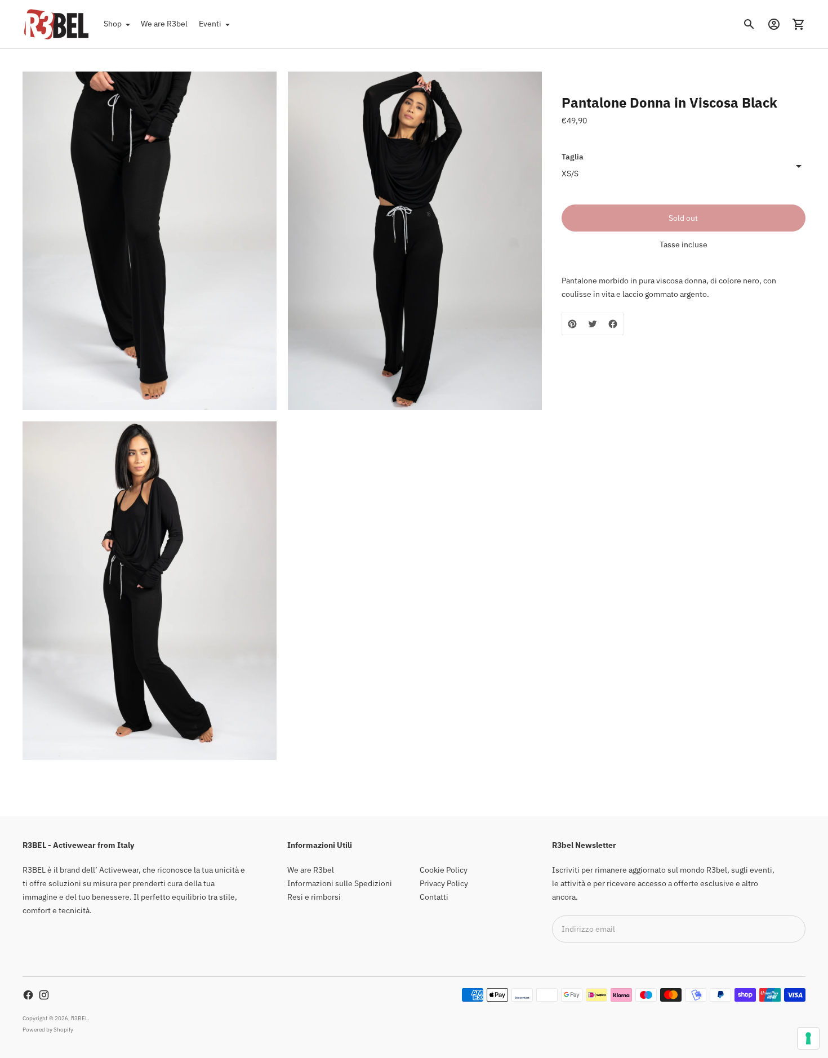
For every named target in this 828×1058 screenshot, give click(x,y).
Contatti (434, 897)
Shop (113, 24)
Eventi (210, 24)
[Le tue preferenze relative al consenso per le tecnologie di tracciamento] (808, 1038)
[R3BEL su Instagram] (44, 995)
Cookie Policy (444, 870)
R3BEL (79, 1018)
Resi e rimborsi (314, 897)
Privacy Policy (444, 883)
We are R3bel (164, 24)
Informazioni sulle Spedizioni (339, 883)
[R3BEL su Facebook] (28, 995)
